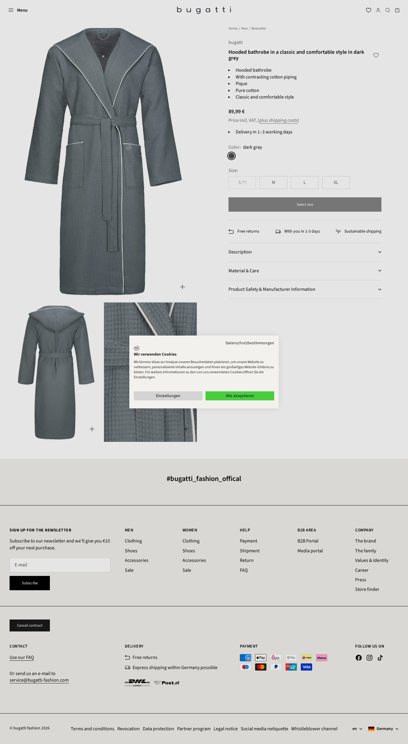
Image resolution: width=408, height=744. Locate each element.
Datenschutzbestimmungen (250, 343)
